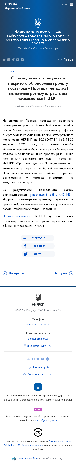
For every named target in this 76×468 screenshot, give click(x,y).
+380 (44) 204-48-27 (38, 324)
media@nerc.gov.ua (46, 420)
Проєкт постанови (16, 216)
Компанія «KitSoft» (28, 459)
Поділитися (38, 246)
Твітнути (37, 254)
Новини (13, 71)
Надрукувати (38, 237)
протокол (52, 194)
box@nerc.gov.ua (38, 338)
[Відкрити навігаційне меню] (71, 4)
